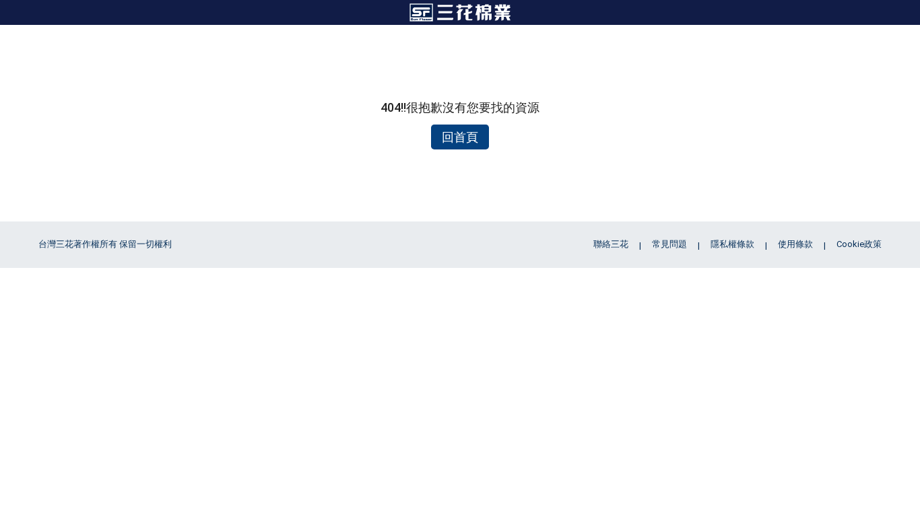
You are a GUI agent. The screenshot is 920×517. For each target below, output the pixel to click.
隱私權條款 (732, 244)
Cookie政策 (859, 244)
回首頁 (460, 137)
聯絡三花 (610, 244)
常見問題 (669, 244)
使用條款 (795, 244)
